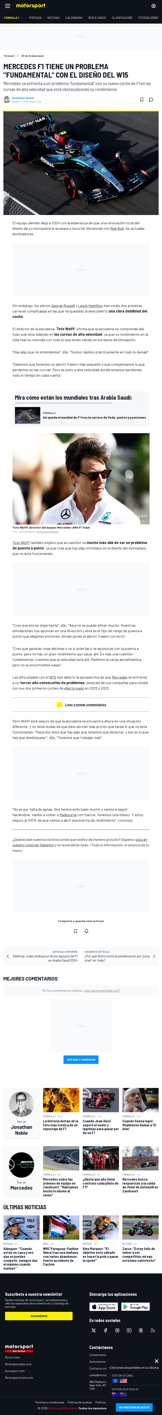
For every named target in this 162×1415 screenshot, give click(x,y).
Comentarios (97, 1355)
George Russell (63, 305)
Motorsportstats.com (19, 1377)
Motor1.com (12, 1357)
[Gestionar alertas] (86, 931)
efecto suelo (74, 688)
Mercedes (119, 677)
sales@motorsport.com (104, 1375)
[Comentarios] (152, 99)
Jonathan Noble (22, 97)
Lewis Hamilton (90, 305)
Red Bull (117, 228)
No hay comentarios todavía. (81, 990)
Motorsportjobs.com (18, 1364)
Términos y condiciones (49, 1402)
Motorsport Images (48, 531)
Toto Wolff (21, 542)
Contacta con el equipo (104, 1368)
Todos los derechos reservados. (101, 1408)
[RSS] (152, 1330)
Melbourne (68, 814)
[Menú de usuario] (153, 6)
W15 (52, 677)
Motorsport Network (63, 1408)
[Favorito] (142, 99)
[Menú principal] (7, 6)
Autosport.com (15, 1371)
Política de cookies (80, 1402)
